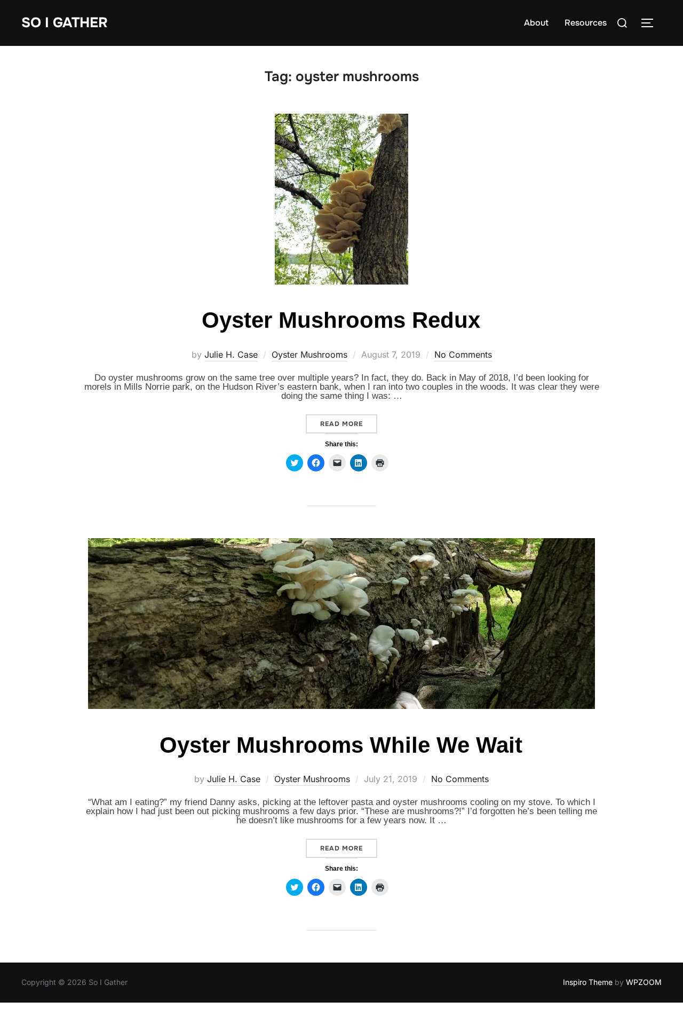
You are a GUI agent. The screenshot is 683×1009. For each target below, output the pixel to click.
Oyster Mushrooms (309, 354)
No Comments (463, 354)
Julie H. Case (231, 354)
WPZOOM (644, 982)
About (536, 22)
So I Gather (64, 22)
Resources (586, 22)
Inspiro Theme (588, 982)
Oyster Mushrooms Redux (341, 320)
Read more (348, 423)
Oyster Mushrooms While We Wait (341, 745)
